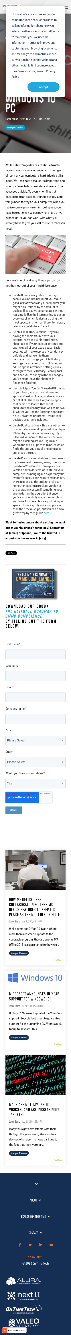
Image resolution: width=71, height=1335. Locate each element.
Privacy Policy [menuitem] (34, 1257)
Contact (33, 1233)
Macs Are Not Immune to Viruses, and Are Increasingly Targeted (34, 1109)
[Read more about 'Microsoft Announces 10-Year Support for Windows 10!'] (35, 977)
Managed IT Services (15, 127)
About (33, 1200)
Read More (58, 960)
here (46, 513)
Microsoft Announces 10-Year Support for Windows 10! (34, 996)
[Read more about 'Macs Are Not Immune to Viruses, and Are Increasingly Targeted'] (35, 1075)
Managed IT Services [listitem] (19, 953)
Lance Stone (12, 119)
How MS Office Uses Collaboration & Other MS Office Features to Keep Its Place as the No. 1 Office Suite (34, 907)
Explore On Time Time (33, 1216)
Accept (43, 87)
